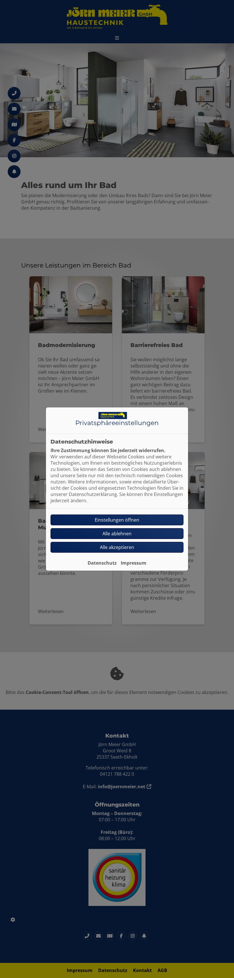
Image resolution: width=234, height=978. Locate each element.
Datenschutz (102, 563)
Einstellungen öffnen (117, 520)
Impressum (133, 563)
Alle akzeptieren (117, 547)
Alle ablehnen (117, 533)
